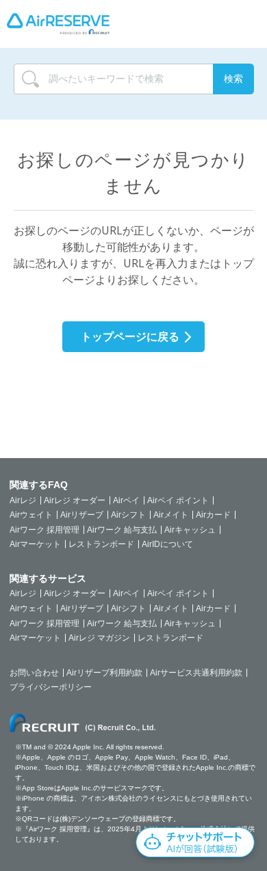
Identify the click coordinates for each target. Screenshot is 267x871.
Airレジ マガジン (99, 638)
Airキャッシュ (190, 530)
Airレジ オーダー (74, 500)
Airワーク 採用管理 (44, 530)
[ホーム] (58, 24)
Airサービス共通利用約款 (196, 673)
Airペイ (126, 500)
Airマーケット (35, 544)
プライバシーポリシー (51, 687)
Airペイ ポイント (178, 500)
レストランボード (101, 544)
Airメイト (170, 515)
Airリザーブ (81, 515)
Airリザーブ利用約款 (104, 673)
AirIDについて (167, 544)
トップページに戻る (130, 336)
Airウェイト (31, 515)
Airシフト (128, 515)
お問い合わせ (34, 673)
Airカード (213, 515)
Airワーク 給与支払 (122, 530)
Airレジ (23, 500)
